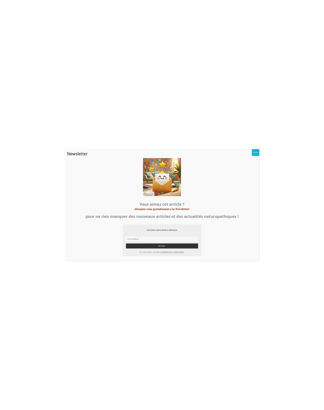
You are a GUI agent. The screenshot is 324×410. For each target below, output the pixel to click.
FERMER (255, 152)
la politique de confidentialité (172, 252)
